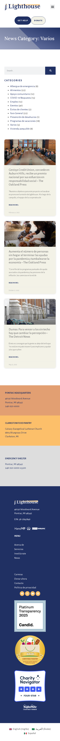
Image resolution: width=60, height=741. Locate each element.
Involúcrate (20, 553)
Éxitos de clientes (19, 109)
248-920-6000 (12, 406)
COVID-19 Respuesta (20, 98)
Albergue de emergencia (22, 86)
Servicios (18, 549)
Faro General (16, 113)
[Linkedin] (38, 593)
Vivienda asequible (20, 128)
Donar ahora (20, 579)
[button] (52, 6)
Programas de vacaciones (23, 121)
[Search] (50, 71)
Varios (13, 125)
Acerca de (19, 545)
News (17, 558)
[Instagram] (27, 593)
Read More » (14, 205)
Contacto (18, 583)
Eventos (14, 105)
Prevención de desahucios (23, 117)
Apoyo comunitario (20, 94)
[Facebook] (22, 593)
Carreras (18, 574)
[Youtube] (32, 593)
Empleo (14, 101)
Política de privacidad (25, 587)
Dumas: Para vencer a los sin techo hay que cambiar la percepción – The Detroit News (29, 333)
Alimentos (15, 90)
